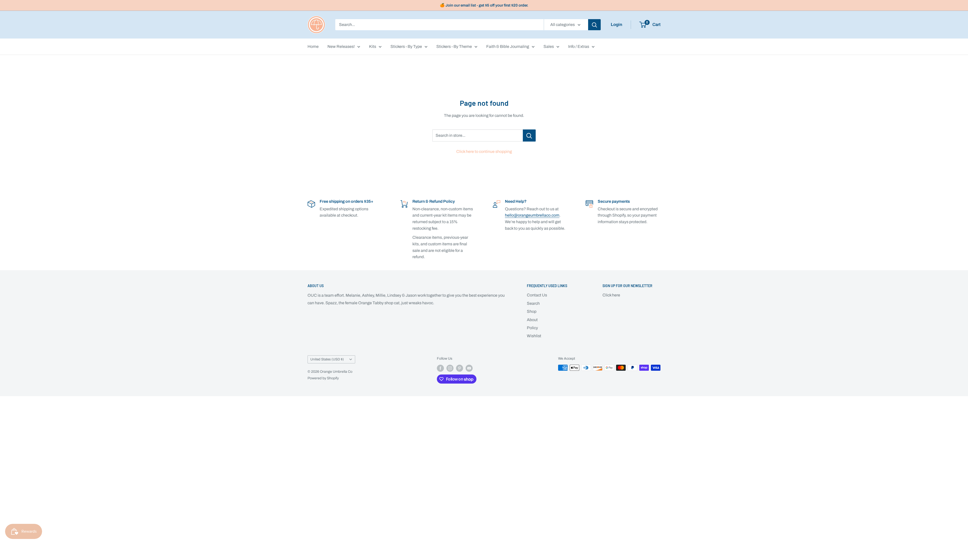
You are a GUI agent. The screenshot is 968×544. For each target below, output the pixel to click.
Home (313, 46)
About (532, 320)
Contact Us (537, 295)
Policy (532, 328)
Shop (531, 311)
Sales (548, 46)
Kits (372, 46)
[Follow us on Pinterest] (459, 368)
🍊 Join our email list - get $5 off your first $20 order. (484, 5)
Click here (611, 295)
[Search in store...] (529, 135)
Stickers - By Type (406, 46)
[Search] (594, 24)
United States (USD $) (327, 359)
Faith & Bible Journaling (507, 46)
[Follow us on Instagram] (449, 368)
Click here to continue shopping (484, 151)
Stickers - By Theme (454, 46)
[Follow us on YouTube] (469, 368)
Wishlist (534, 336)
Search (533, 303)
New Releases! (341, 46)
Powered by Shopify (323, 378)
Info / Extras (578, 46)
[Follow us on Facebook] (440, 368)
